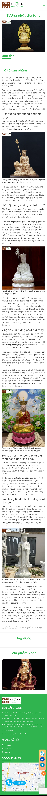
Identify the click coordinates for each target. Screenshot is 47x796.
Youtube (8, 749)
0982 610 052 (19, 783)
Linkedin (7, 752)
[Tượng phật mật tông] (23, 674)
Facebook (8, 745)
